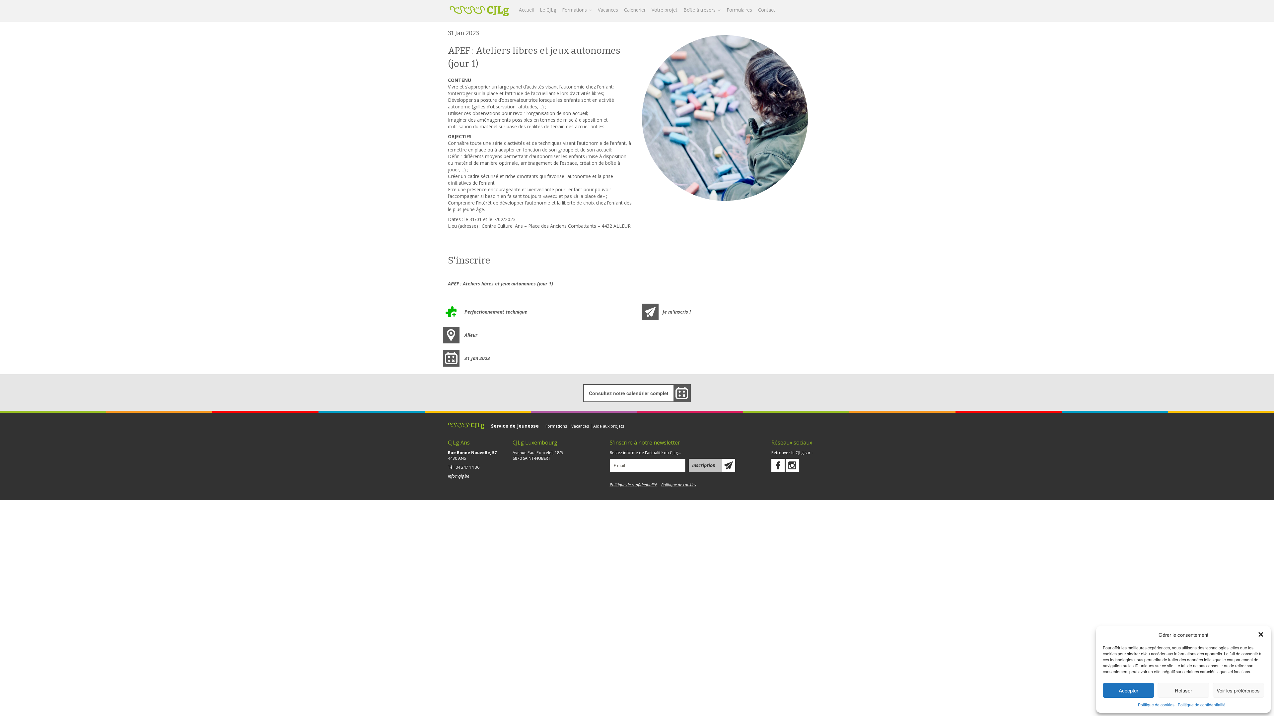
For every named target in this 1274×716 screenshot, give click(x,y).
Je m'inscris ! (677, 312)
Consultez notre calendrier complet (629, 393)
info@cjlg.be (458, 476)
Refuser (1183, 690)
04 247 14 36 (467, 467)
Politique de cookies (1156, 704)
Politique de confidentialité (1202, 704)
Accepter (1128, 690)
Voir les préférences (1238, 690)
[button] (1260, 634)
